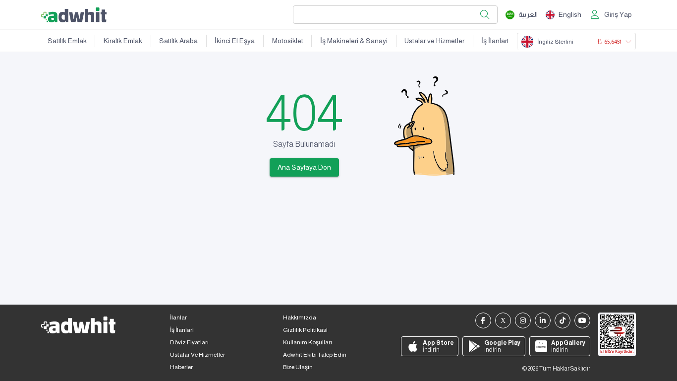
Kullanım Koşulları (307, 342)
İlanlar (178, 317)
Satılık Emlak (67, 41)
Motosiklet (287, 41)
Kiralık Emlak (123, 41)
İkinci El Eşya (235, 41)
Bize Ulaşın (298, 367)
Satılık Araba (178, 41)
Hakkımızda (299, 317)
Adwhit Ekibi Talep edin (314, 354)
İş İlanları (494, 41)
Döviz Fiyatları (189, 342)
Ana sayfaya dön (304, 167)
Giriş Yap (618, 14)
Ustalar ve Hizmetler (434, 41)
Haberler (181, 367)
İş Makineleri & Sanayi (354, 41)
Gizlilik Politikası (305, 329)
